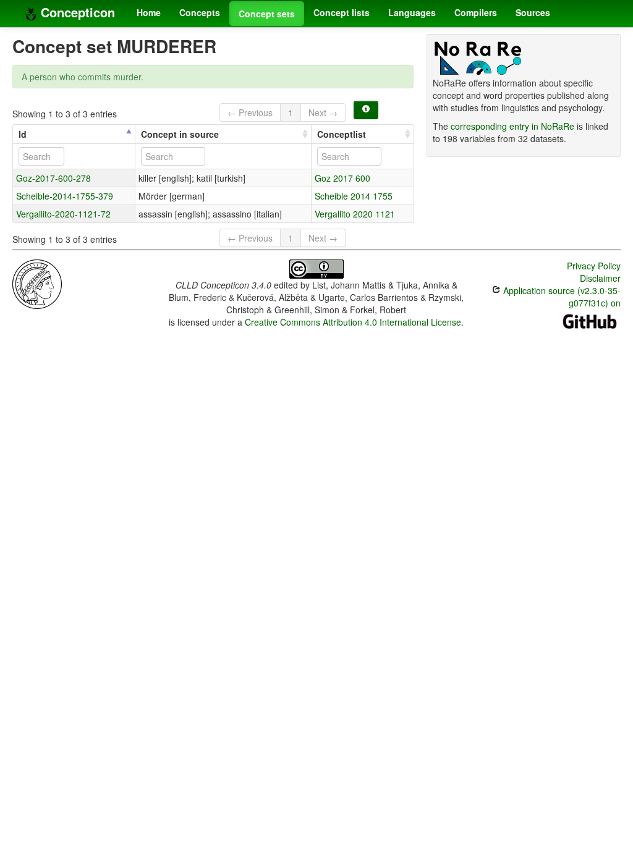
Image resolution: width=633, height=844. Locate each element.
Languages (412, 12)
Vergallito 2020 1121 (355, 214)
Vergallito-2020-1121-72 (63, 214)
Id (23, 134)
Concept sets (267, 13)
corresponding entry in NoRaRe (512, 126)
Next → (323, 112)
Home (149, 12)
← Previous (250, 112)
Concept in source (180, 134)
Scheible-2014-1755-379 (64, 196)
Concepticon (76, 12)
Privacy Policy (594, 266)
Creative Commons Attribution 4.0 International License (353, 322)
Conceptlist (341, 134)
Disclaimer (600, 278)
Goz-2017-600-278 (53, 178)
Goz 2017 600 (342, 178)
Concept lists (341, 12)
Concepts (199, 12)
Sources (533, 12)
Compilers (475, 12)
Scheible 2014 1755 (354, 196)
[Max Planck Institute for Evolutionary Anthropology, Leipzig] (37, 283)
